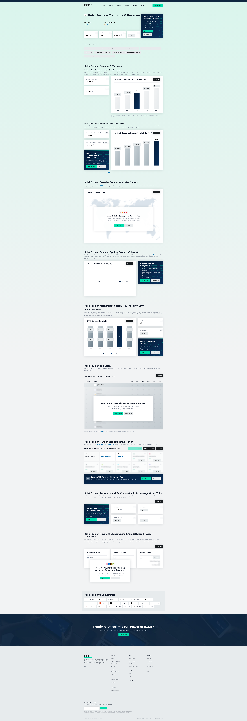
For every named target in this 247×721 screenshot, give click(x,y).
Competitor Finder (115, 663)
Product (111, 5)
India (107, 25)
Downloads (113, 687)
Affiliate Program (150, 666)
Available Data (132, 661)
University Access (159, 1)
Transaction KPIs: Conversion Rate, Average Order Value (125, 52)
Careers (148, 663)
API (112, 685)
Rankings (113, 666)
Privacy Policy (149, 718)
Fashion (89, 25)
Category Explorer (115, 671)
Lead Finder (113, 674)
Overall (155, 79)
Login (151, 1)
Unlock (132, 35)
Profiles (112, 658)
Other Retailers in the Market (102, 52)
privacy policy (94, 712)
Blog (130, 673)
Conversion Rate (117, 507)
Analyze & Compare (115, 661)
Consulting (127, 5)
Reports (130, 676)
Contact (148, 669)
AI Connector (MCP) (115, 692)
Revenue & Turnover (90, 48)
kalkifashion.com (148, 448)
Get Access (146, 34)
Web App (113, 682)
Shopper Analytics (115, 679)
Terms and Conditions (158, 718)
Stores (158, 448)
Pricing (142, 5)
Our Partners (149, 661)
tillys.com (111, 444)
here (136, 115)
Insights (119, 5)
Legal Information (140, 718)
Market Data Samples (133, 666)
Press (148, 671)
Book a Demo (158, 5)
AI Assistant (113, 669)
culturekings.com (101, 444)
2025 (159, 375)
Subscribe (103, 708)
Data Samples (132, 663)
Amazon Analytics (115, 677)
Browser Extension (115, 690)
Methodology (132, 658)
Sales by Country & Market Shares (107, 48)
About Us (149, 658)
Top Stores (88, 52)
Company (135, 5)
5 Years (128, 321)
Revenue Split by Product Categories (128, 48)
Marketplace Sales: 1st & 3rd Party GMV (149, 48)
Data (104, 5)
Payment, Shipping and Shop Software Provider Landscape (99, 56)
